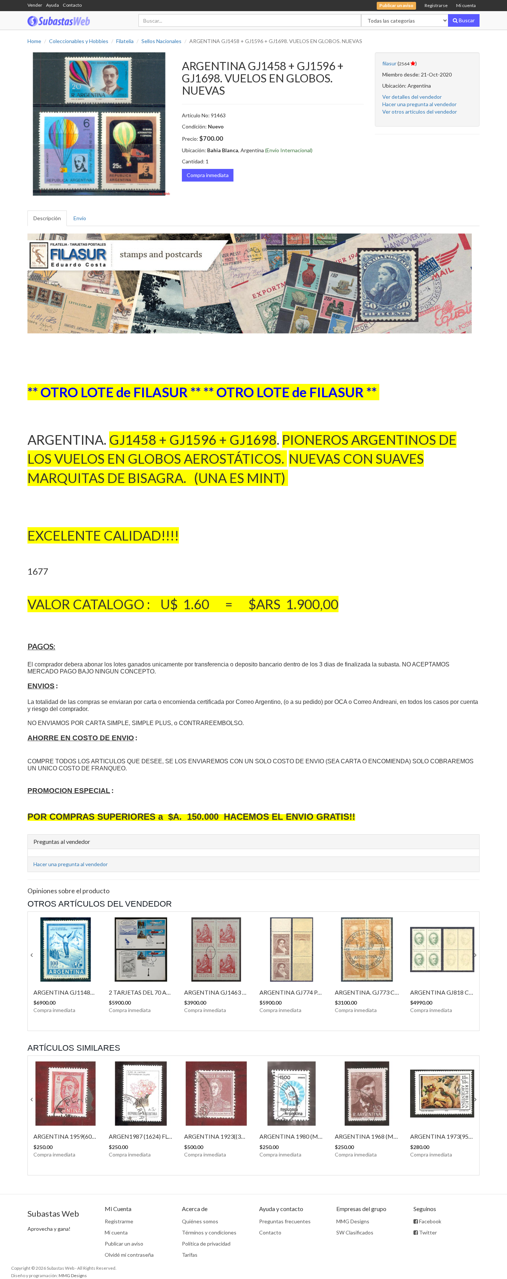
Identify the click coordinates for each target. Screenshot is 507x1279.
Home (34, 41)
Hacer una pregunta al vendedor (419, 104)
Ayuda (52, 5)
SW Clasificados (354, 1232)
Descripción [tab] (47, 218)
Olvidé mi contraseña (129, 1255)
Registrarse (436, 5)
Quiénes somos (200, 1221)
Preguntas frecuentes (285, 1221)
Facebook (429, 1221)
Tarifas (189, 1255)
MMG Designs (352, 1221)
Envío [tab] (79, 218)
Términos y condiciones (209, 1232)
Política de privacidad (206, 1243)
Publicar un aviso (124, 1243)
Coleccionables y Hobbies (78, 41)
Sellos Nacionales (161, 41)
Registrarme (119, 1221)
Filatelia (125, 41)
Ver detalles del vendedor (412, 97)
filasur (389, 63)
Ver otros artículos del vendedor (419, 111)
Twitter (427, 1232)
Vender (34, 5)
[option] (99, 124)
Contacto (72, 5)
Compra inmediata (208, 175)
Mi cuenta (466, 5)
